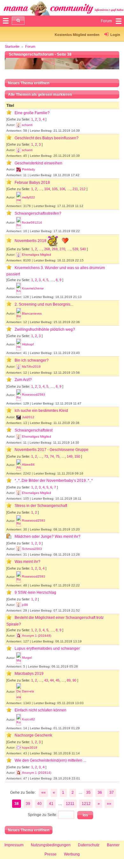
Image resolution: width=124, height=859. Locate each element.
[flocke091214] (18, 222)
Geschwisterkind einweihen (38, 163)
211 (75, 189)
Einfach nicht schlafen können (40, 710)
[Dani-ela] (18, 691)
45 (57, 680)
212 (83, 189)
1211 (70, 803)
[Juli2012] (18, 417)
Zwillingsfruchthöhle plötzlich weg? (45, 329)
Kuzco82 (28, 719)
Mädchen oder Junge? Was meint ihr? (47, 536)
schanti (27, 125)
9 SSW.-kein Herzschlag (35, 592)
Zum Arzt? (23, 380)
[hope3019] (18, 748)
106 (62, 189)
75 (57, 456)
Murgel (27, 657)
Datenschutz (89, 845)
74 (52, 456)
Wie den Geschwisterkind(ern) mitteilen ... (50, 760)
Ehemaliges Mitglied (36, 254)
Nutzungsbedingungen (51, 845)
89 (69, 680)
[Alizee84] (18, 465)
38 (16, 803)
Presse (51, 854)
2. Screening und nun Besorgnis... (44, 304)
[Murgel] (18, 658)
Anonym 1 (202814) (36, 772)
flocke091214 (32, 222)
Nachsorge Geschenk (33, 735)
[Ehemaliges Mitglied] (18, 255)
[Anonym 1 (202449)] (18, 636)
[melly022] (18, 197)
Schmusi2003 (32, 549)
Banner (113, 845)
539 (75, 249)
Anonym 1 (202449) (36, 635)
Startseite (12, 46)
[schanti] (18, 125)
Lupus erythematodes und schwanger (47, 648)
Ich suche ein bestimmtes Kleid (41, 410)
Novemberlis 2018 (31, 241)
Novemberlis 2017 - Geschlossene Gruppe (51, 449)
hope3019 (29, 747)
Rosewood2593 (33, 394)
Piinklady (28, 169)
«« (43, 792)
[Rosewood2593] (18, 395)
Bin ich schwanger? (32, 360)
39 (28, 803)
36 (100, 792)
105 (55, 189)
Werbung (72, 854)
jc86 (25, 604)
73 (46, 456)
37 (111, 792)
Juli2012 (28, 417)
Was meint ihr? (27, 561)
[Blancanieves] (18, 313)
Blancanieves (32, 313)
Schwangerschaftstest (33, 430)
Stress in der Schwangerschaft (41, 505)
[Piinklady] (18, 169)
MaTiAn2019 (31, 366)
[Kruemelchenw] (18, 288)
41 (51, 803)
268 (47, 249)
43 (46, 680)
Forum (30, 46)
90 (74, 680)
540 (83, 249)
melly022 (28, 197)
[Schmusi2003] (18, 549)
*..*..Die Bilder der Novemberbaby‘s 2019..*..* (54, 480)
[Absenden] (18, 21)
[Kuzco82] (18, 719)
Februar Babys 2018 (32, 182)
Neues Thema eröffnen (28, 83)
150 (77, 456)
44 (52, 680)
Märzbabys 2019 (29, 673)
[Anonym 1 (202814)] (18, 773)
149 (69, 456)
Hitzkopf (28, 344)
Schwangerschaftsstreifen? (38, 213)
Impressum (14, 845)
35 (88, 792)
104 (47, 189)
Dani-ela (28, 691)
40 (39, 803)
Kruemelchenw (33, 288)
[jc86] (18, 605)
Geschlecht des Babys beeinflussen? (47, 138)
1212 (86, 803)
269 (55, 249)
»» (109, 803)
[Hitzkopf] (18, 344)
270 (62, 249)
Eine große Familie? (32, 113)
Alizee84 (28, 464)
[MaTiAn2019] (18, 367)
